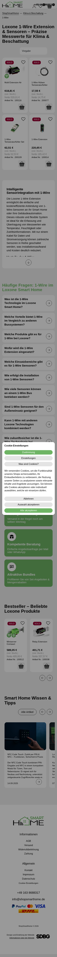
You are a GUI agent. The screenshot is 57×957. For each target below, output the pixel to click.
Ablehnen (29, 498)
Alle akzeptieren (28, 510)
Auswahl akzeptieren (28, 504)
